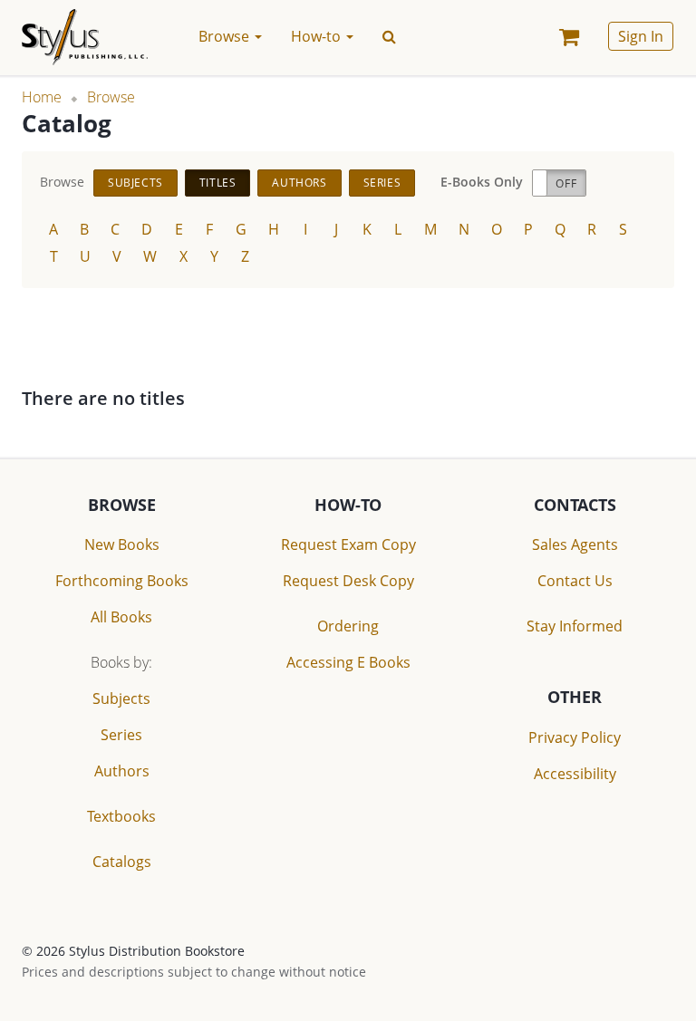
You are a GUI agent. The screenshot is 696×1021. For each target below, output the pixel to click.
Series (382, 182)
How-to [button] (317, 36)
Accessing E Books (348, 662)
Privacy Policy (574, 737)
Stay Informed (575, 626)
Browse (111, 97)
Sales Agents (575, 544)
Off (566, 183)
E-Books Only (481, 181)
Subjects (135, 182)
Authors (299, 182)
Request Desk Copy (348, 581)
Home (42, 97)
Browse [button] (225, 36)
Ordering (348, 626)
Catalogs (121, 862)
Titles (218, 182)
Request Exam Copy (348, 544)
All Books (121, 617)
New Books (122, 544)
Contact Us (575, 581)
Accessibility (575, 774)
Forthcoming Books (121, 581)
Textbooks (121, 816)
